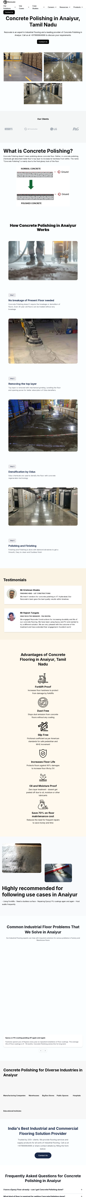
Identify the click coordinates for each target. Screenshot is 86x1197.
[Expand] (82, 1190)
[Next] (45, 1050)
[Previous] (41, 1050)
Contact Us (9, 12)
